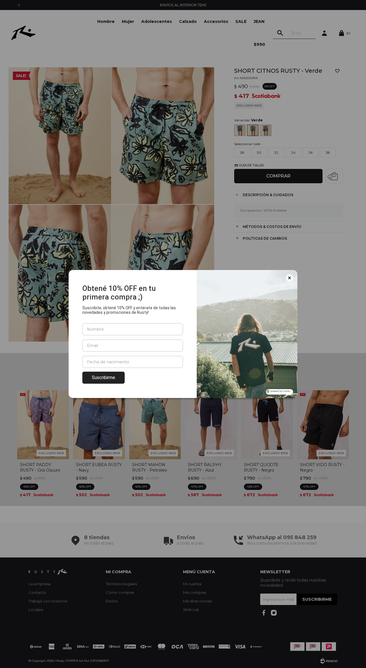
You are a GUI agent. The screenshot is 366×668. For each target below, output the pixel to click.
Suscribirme (103, 377)
